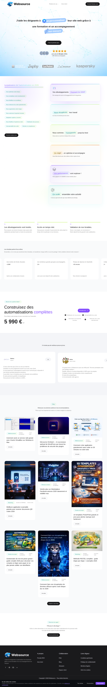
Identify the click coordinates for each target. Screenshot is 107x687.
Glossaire (61, 666)
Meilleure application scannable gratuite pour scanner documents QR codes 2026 (19, 509)
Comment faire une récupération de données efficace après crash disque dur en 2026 (52, 586)
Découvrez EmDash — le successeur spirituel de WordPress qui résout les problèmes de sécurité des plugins (53, 444)
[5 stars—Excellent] (65, 51)
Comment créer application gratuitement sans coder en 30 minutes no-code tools (84, 447)
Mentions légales (85, 666)
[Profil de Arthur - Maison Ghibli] (87, 360)
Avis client (40, 662)
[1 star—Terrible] (53, 51)
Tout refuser (80, 683)
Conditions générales (87, 658)
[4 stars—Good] (62, 51)
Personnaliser (90, 683)
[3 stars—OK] (59, 51)
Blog (60, 662)
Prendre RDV (41, 658)
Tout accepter (100, 683)
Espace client (62, 670)
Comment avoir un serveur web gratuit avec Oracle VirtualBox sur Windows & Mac (20, 440)
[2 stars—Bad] (56, 51)
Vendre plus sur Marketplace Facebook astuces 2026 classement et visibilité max (53, 491)
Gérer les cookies (85, 670)
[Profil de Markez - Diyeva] (28, 359)
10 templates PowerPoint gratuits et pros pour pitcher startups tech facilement (85, 517)
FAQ (60, 658)
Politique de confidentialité (88, 662)
